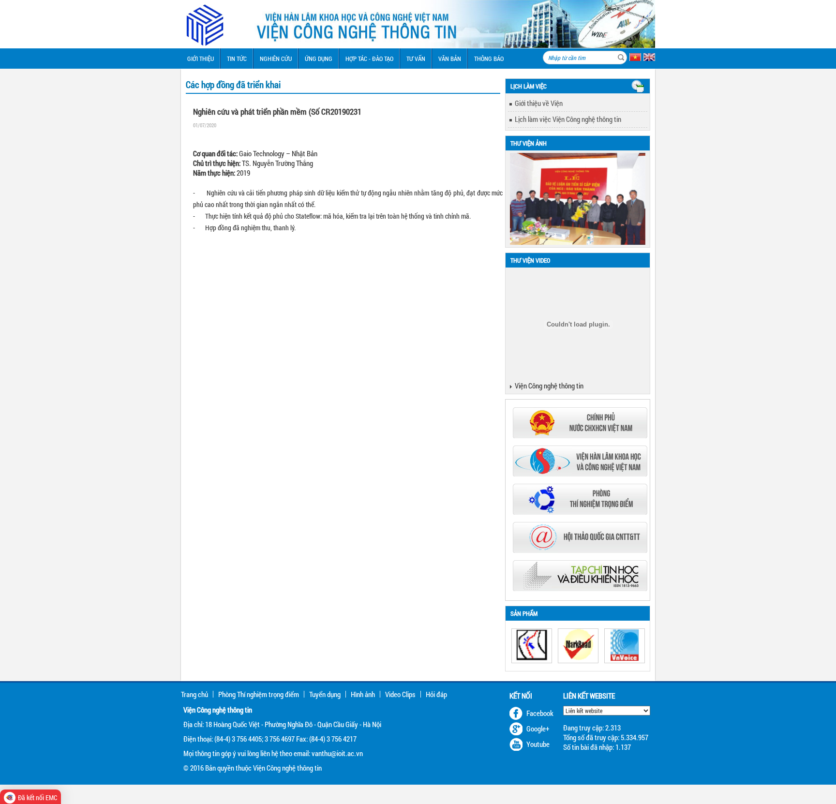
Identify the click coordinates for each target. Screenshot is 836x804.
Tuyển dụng (325, 694)
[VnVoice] (624, 645)
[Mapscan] (531, 645)
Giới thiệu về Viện (539, 103)
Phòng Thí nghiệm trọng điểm (258, 694)
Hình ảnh (363, 694)
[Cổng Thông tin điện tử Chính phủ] (580, 435)
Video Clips (400, 694)
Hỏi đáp (436, 694)
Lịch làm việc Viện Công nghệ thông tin (568, 119)
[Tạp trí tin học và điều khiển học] (580, 588)
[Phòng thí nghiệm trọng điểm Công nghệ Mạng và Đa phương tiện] (580, 512)
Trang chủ (194, 694)
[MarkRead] (578, 645)
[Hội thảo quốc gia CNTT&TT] (580, 550)
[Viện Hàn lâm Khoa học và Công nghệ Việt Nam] (580, 473)
